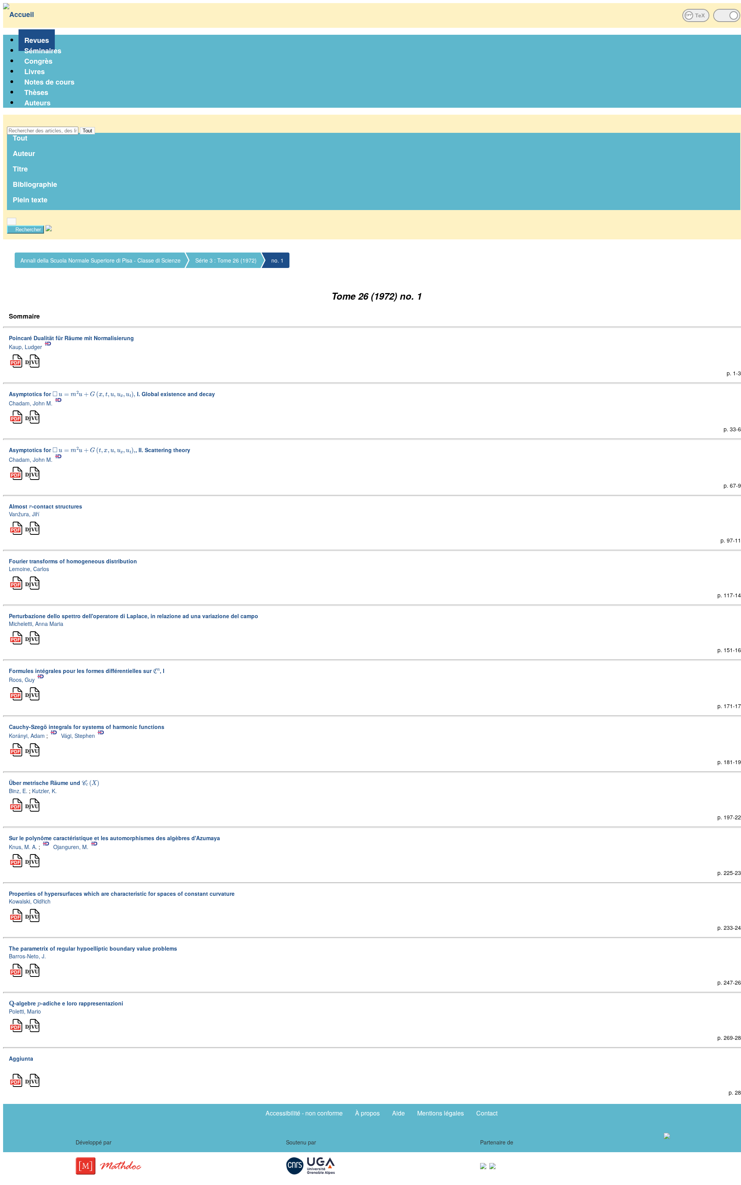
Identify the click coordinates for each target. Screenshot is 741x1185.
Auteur (24, 153)
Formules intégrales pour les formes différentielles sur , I (86, 671)
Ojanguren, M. (70, 846)
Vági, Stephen (78, 735)
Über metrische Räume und (53, 783)
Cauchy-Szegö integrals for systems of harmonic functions (86, 727)
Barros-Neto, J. (27, 956)
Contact (486, 1113)
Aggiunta (21, 1058)
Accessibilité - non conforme (304, 1113)
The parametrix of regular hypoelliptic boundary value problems (93, 948)
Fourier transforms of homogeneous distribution (73, 561)
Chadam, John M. (30, 403)
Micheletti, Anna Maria (36, 623)
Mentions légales (440, 1113)
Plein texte (30, 200)
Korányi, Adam (27, 735)
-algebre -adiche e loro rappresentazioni (66, 1003)
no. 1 (277, 260)
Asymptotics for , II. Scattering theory (99, 450)
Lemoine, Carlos (29, 569)
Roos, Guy (22, 679)
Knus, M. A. (23, 846)
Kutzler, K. (44, 791)
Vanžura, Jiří (24, 514)
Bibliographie (35, 184)
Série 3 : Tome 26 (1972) (226, 260)
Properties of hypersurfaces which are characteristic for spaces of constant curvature (122, 893)
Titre (20, 169)
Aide (398, 1113)
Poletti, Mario (25, 1011)
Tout (87, 131)
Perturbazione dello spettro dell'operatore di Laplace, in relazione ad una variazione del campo (133, 616)
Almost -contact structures (45, 506)
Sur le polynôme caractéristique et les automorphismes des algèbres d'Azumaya (114, 838)
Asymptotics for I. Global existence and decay (112, 394)
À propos (367, 1113)
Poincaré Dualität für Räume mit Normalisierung (71, 338)
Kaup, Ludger (25, 347)
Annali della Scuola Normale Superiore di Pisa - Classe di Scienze (100, 260)
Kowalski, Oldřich (30, 901)
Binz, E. (18, 791)
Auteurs (37, 103)
